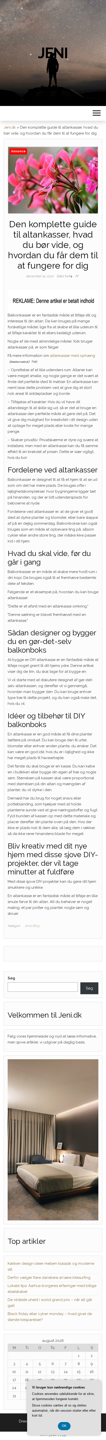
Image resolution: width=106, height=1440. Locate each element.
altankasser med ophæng (72, 355)
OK (64, 1426)
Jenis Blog (31, 926)
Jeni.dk (10, 127)
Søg (11, 978)
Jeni (53, 53)
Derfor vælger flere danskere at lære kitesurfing (49, 1277)
